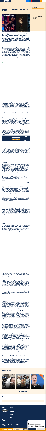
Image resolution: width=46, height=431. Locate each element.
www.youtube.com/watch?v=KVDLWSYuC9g (9, 349)
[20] (10, 186)
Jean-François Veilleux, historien (9, 11)
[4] (2, 50)
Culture (4, 15)
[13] (6, 166)
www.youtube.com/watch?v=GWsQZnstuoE (9, 350)
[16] (22, 345)
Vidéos (11, 417)
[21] (5, 190)
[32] (4, 308)
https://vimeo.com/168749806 (8, 355)
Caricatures (37, 411)
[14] (15, 167)
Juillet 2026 (34, 18)
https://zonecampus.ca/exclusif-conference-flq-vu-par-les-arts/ (11, 353)
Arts (27, 411)
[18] (28, 182)
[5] (13, 56)
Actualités (5, 382)
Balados (11, 415)
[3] (29, 48)
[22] (24, 190)
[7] (21, 104)
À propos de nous (4, 409)
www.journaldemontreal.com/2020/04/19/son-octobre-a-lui (11, 340)
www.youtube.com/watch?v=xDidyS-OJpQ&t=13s (15, 343)
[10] (20, 340)
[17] (19, 178)
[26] (13, 355)
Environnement (12, 411)
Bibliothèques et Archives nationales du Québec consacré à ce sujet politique (14, 124)
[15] (23, 344)
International (11, 414)
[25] (19, 354)
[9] (4, 130)
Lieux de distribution (5, 415)
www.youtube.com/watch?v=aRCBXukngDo (16, 344)
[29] (7, 286)
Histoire (7, 15)
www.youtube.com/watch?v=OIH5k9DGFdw (12, 354)
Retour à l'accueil (23, 391)
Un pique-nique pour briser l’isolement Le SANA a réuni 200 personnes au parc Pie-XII (37, 13)
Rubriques (12, 15)
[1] (26, 35)
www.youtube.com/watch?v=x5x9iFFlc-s (22, 361)
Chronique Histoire (12, 33)
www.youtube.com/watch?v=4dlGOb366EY (8, 348)
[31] (28, 302)
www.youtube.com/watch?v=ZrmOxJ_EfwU (11, 347)
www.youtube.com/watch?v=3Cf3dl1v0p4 (8, 361)
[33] (19, 308)
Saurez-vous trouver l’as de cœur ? (37, 15)
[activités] (16, 141)
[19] (16, 348)
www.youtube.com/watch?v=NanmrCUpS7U (14, 360)
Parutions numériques (4, 420)
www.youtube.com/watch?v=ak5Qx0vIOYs (14, 346)
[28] (5, 284)
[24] (22, 353)
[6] (5, 332)
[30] (6, 301)
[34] (22, 310)
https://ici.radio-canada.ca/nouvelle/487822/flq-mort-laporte (16, 328)
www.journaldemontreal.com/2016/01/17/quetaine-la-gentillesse (12, 351)
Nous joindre (4, 417)
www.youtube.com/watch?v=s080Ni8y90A (10, 362)
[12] (13, 165)
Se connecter (21, 400)
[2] (14, 38)
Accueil (3, 407)
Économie (33, 384)
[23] (10, 193)
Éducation (20, 411)
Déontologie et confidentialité (4, 412)
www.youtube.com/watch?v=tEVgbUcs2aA (14, 345)
